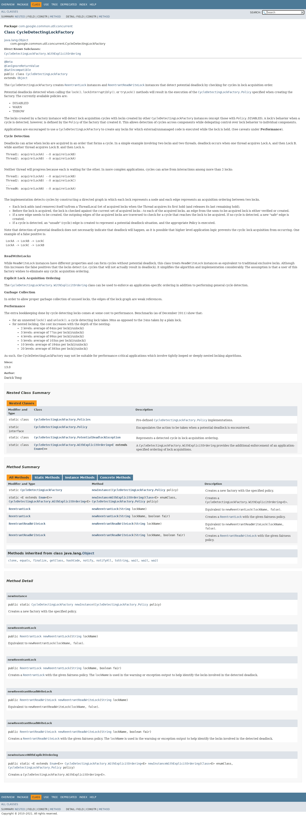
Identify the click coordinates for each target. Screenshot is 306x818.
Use (46, 4)
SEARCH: (255, 12)
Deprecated (68, 4)
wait (134, 560)
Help (93, 4)
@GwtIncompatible (17, 70)
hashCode (73, 560)
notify (88, 560)
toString (121, 560)
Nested (20, 16)
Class (149, 497)
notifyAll (103, 560)
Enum (37, 448)
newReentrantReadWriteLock (112, 523)
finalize (39, 560)
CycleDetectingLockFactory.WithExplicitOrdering (42, 53)
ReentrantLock (19, 509)
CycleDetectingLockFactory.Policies (62, 419)
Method (55, 16)
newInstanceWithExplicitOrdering (117, 497)
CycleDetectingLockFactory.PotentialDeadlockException (77, 437)
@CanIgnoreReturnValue (21, 66)
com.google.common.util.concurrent (45, 26)
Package (23, 4)
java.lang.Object (16, 40)
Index (83, 4)
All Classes (9, 11)
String (125, 509)
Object (22, 78)
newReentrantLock (105, 509)
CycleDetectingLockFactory (46, 74)
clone (12, 560)
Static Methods (47, 477)
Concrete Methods (115, 477)
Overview (8, 4)
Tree (54, 4)
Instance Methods (80, 477)
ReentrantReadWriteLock (27, 523)
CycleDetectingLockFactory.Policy (60, 427)
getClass (56, 560)
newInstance (101, 490)
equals (25, 560)
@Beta (8, 61)
